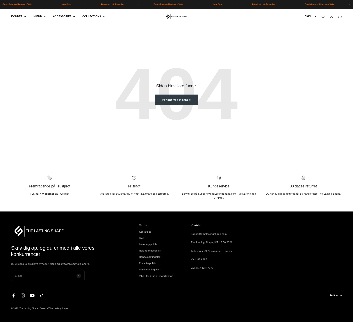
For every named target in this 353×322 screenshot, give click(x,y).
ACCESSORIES (62, 16)
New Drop (62, 4)
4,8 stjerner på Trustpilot (108, 4)
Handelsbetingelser (150, 256)
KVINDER (16, 16)
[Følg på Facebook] (13, 295)
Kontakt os (145, 231)
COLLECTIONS (91, 16)
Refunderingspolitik (150, 250)
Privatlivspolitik (147, 263)
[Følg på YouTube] (32, 295)
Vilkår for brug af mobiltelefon (156, 275)
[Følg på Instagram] (22, 295)
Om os (143, 225)
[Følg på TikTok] (41, 295)
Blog (141, 237)
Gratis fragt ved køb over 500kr (164, 4)
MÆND (37, 16)
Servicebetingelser (150, 269)
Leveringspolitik (148, 244)
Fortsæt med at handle (176, 99)
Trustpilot (63, 193)
